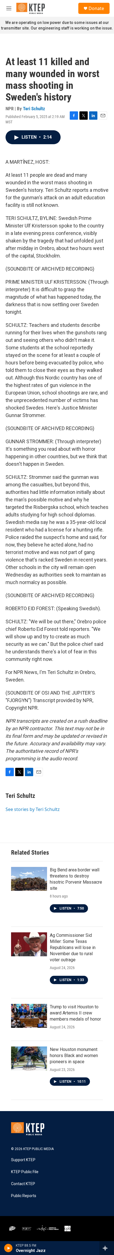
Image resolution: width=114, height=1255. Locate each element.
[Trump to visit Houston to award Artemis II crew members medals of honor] (29, 1016)
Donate (96, 8)
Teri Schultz (34, 108)
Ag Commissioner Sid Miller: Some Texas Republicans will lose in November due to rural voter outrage (72, 947)
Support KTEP (23, 1160)
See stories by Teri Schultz (33, 809)
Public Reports (23, 1196)
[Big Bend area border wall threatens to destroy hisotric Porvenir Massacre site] (29, 879)
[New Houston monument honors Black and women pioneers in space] (29, 1058)
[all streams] (106, 1248)
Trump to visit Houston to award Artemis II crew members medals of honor (75, 1013)
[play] (8, 1248)
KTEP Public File (24, 1172)
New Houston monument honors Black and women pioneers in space (74, 1055)
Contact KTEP (23, 1184)
